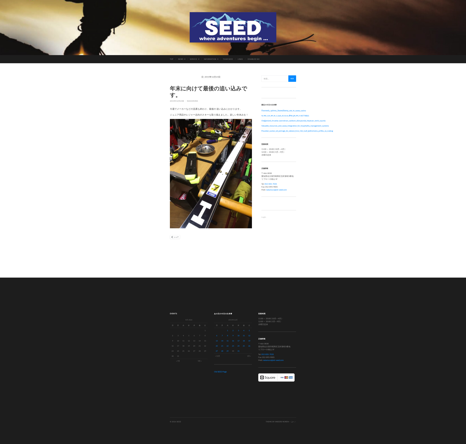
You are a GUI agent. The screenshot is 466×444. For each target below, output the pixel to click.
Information (210, 59)
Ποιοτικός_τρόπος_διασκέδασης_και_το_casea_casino (278, 110)
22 (228, 346)
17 (238, 341)
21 (222, 346)
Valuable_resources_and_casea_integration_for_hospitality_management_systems (278, 126)
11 (244, 336)
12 (249, 336)
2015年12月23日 (177, 101)
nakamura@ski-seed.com (276, 189)
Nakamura (192, 101)
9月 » (200, 361)
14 (222, 341)
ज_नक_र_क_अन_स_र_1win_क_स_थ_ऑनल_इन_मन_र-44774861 (278, 115)
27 (217, 351)
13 (217, 341)
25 (244, 346)
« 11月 (217, 356)
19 (249, 341)
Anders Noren (282, 422)
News (180, 59)
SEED (179, 422)
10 (238, 336)
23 (233, 346)
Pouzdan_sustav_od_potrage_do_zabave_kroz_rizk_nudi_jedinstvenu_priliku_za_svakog (278, 131)
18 (244, 341)
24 (238, 346)
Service (193, 59)
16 (233, 341)
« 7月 (178, 361)
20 (217, 346)
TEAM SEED (228, 59)
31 (238, 351)
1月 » (249, 356)
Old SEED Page (220, 371)
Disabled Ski (254, 59)
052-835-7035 (271, 184)
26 (249, 346)
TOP (171, 59)
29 (228, 351)
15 (228, 341)
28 (222, 351)
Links (240, 59)
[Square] (276, 381)
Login (263, 217)
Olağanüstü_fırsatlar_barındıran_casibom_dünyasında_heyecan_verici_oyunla (278, 120)
